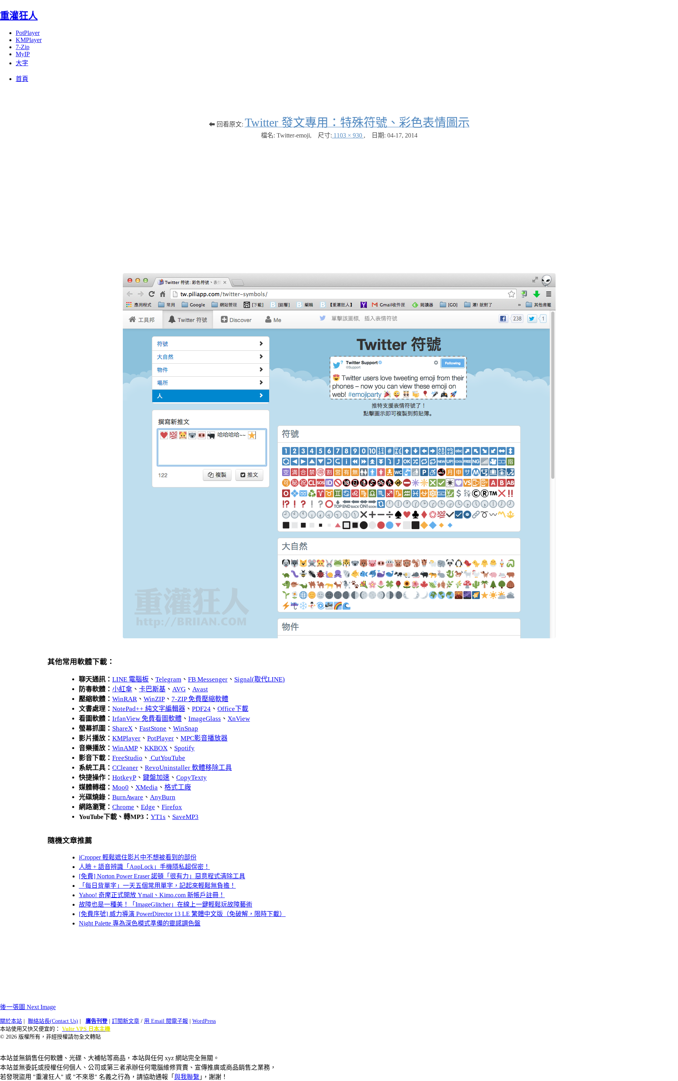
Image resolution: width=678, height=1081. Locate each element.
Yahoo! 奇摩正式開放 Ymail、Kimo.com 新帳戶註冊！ (152, 895)
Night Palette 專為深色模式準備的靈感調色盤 (139, 923)
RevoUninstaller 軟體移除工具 (188, 767)
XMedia (146, 787)
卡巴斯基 (152, 689)
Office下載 (232, 709)
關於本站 (11, 1021)
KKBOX (156, 748)
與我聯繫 (186, 1077)
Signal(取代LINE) (259, 679)
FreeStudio (127, 758)
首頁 (22, 78)
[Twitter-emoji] (339, 636)
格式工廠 (177, 787)
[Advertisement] (339, 202)
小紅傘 (122, 689)
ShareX (122, 728)
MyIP (23, 54)
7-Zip (22, 47)
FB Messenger (208, 679)
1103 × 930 (348, 135)
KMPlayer (29, 40)
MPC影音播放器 (204, 738)
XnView (239, 718)
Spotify (184, 748)
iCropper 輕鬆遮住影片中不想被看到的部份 (138, 857)
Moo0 (120, 787)
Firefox (172, 807)
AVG (179, 689)
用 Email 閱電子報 (166, 1021)
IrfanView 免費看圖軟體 (147, 718)
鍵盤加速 (156, 777)
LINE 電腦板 (130, 679)
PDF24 (201, 709)
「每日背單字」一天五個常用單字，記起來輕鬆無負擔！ (157, 885)
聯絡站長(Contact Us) (53, 1021)
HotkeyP (124, 777)
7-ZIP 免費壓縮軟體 (199, 699)
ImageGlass (204, 718)
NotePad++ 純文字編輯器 (148, 709)
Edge (148, 807)
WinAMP (125, 748)
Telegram (168, 679)
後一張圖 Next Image (28, 1007)
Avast (200, 689)
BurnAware (127, 797)
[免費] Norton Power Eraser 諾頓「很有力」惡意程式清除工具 (162, 876)
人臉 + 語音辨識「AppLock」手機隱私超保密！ (144, 866)
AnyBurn (162, 797)
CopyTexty (191, 777)
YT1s (158, 817)
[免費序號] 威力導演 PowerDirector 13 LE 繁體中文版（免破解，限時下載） (182, 914)
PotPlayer (28, 32)
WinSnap (185, 728)
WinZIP (154, 699)
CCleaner (125, 767)
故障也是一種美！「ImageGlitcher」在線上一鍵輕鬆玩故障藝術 (165, 904)
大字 (22, 63)
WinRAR (124, 699)
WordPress (204, 1021)
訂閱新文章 (125, 1021)
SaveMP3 (185, 817)
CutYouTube (167, 758)
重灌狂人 (19, 16)
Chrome (123, 807)
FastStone (152, 728)
